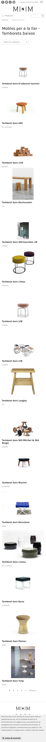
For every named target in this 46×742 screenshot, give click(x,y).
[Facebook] (2, 2)
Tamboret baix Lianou (14, 561)
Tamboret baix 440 (12, 123)
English (35, 2)
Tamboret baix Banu (13, 601)
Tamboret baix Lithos (13, 281)
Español (23, 2)
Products (9, 15)
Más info (5, 733)
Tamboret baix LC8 (12, 321)
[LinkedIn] (13, 2)
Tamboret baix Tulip (13, 680)
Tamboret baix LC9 (12, 361)
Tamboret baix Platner (14, 641)
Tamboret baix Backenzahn (17, 202)
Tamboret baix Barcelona (16, 522)
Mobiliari (5, 20)
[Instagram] (10, 2)
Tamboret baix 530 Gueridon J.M (19, 242)
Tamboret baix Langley (14, 400)
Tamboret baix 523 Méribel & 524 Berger (20, 441)
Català (29, 2)
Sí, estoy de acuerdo (11, 738)
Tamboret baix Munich (14, 482)
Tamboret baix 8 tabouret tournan (20, 83)
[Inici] (23, 9)
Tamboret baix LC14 (12, 162)
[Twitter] (6, 2)
